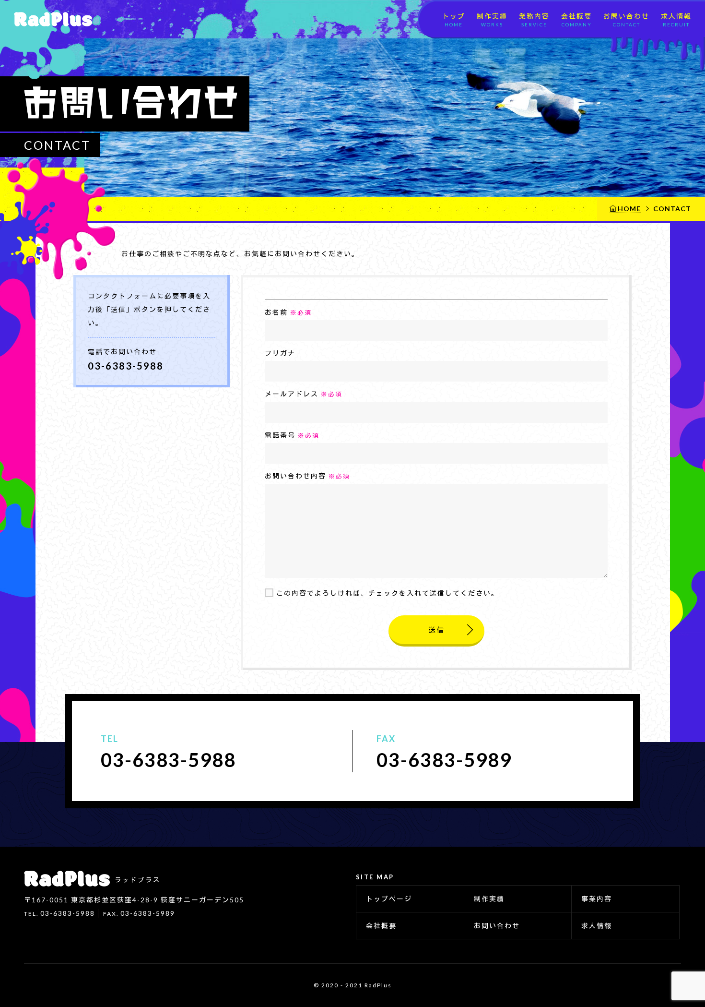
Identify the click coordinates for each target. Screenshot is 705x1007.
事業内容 (596, 899)
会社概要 (576, 19)
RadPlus (50, 19)
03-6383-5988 (126, 366)
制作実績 (492, 19)
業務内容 (534, 19)
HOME (629, 208)
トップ (453, 19)
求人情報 (676, 19)
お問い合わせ (626, 19)
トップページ (389, 899)
